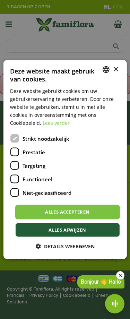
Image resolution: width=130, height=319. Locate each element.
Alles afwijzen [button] (67, 229)
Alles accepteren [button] (67, 212)
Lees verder (56, 123)
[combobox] (106, 69)
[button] (65, 246)
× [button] (115, 69)
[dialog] (65, 159)
